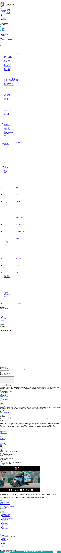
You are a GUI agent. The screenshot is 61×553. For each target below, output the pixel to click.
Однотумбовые (6, 144)
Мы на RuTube (7, 549)
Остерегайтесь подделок (4, 465)
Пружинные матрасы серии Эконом (9, 81)
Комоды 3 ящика (6, 100)
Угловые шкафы (6, 128)
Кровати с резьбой (5, 521)
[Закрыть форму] (7, 380)
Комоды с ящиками (7, 94)
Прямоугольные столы (7, 276)
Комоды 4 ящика (6, 99)
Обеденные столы (6, 274)
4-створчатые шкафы (7, 126)
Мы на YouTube (2, 549)
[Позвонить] (1, 8)
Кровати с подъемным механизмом (9, 59)
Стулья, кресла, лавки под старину (9, 295)
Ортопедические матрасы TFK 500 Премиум (11, 79)
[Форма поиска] (2, 1)
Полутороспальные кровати (8, 55)
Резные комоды (6, 240)
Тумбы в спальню (6, 111)
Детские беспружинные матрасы (9, 85)
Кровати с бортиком (7, 65)
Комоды (5, 169)
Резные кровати (6, 241)
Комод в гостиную (7, 95)
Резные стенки (6, 242)
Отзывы (3, 20)
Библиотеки (6, 167)
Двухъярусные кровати (7, 66)
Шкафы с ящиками (7, 133)
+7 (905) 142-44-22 (3, 14)
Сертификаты (4, 18)
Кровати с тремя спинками (8, 57)
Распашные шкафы (7, 130)
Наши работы (4, 39)
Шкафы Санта (6, 135)
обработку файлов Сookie (24, 551)
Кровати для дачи (6, 63)
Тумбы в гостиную (7, 112)
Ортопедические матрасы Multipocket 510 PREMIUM (12, 80)
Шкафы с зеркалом (7, 131)
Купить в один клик (3, 385)
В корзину (9, 385)
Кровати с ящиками (7, 60)
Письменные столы (5, 34)
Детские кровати (6, 62)
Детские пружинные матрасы (8, 83)
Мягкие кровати (6, 61)
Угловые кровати (4, 517)
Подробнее (2, 436)
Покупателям (4, 538)
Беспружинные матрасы (7, 82)
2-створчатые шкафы (7, 125)
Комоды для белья (6, 101)
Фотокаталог (4, 21)
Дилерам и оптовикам (5, 545)
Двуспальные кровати (7, 56)
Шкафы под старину (7, 296)
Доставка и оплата (5, 17)
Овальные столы (6, 275)
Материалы (4, 19)
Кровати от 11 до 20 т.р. (7, 68)
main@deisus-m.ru (17, 549)
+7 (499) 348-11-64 (3, 11)
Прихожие (3, 35)
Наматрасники (6, 84)
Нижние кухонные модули (8, 203)
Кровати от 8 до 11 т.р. (7, 69)
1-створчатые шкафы (7, 124)
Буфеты (5, 168)
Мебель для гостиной (5, 32)
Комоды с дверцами (7, 93)
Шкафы (5, 173)
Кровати (5, 170)
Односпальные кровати (7, 54)
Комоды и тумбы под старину (8, 293)
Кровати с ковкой (6, 64)
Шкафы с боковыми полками (8, 132)
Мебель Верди (4, 33)
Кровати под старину (7, 70)
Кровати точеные (6, 67)
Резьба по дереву (6, 244)
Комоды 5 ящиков (6, 98)
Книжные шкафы (6, 127)
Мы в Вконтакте (12, 549)
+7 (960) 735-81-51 (3, 10)
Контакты (3, 546)
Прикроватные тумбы (7, 110)
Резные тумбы (6, 243)
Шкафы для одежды (7, 129)
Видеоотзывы (10, 39)
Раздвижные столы (7, 277)
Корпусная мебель (5, 541)
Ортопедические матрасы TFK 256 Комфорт (10, 78)
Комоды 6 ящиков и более (8, 97)
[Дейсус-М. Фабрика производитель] (30, 4)
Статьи (3, 542)
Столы (5, 172)
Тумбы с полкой (6, 114)
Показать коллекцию (3, 431)
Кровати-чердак (4, 525)
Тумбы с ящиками (6, 113)
